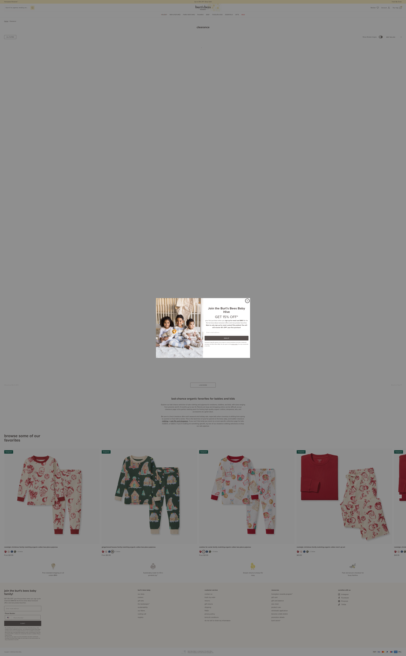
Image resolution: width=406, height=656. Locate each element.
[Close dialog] (247, 301)
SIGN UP (226, 338)
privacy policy (234, 344)
